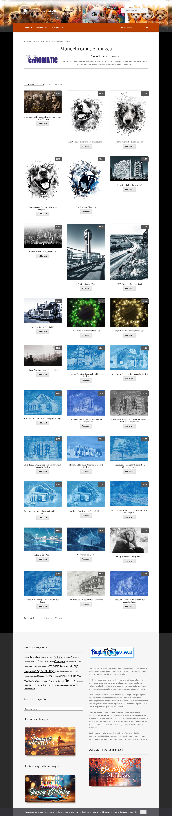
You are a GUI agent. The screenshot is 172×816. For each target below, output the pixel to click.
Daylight (74, 661)
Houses (57, 671)
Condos (67, 661)
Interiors (69, 671)
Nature (48, 675)
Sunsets (61, 681)
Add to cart (43, 123)
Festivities (54, 666)
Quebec (39, 681)
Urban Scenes (59, 685)
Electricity (27, 666)
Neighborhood (57, 676)
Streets (45, 681)
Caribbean (27, 661)
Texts (69, 681)
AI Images (26, 657)
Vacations (68, 685)
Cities (41, 661)
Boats (51, 657)
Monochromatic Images (30, 676)
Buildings (58, 657)
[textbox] (53, 709)
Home (26, 27)
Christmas (34, 661)
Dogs (79, 661)
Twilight (51, 685)
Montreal (40, 676)
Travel (26, 685)
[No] (169, 812)
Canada (75, 657)
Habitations (66, 666)
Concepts (59, 661)
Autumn (40, 657)
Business (67, 657)
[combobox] (53, 709)
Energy (44, 666)
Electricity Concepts (36, 666)
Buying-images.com (40, 10)
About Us (40, 27)
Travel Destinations (37, 685)
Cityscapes (49, 661)
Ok (143, 812)
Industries (63, 671)
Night (63, 675)
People (70, 675)
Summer (53, 681)
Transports (78, 681)
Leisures (76, 671)
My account (55, 27)
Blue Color (46, 657)
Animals (34, 657)
